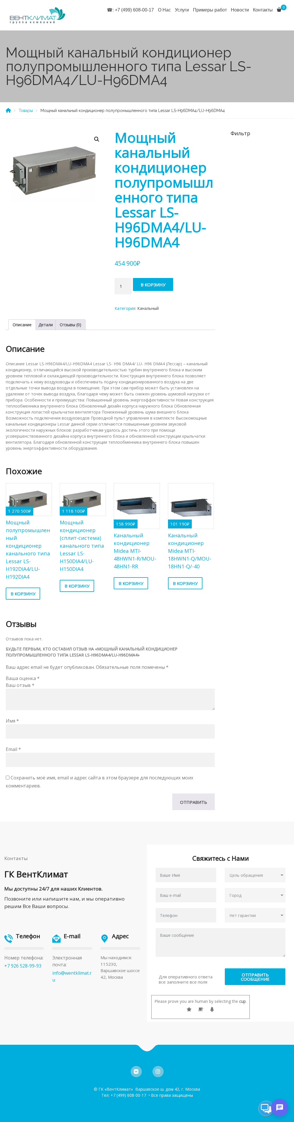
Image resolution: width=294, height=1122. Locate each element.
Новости (240, 9)
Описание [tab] (22, 324)
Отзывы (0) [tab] (70, 324)
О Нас (164, 9)
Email (13, 749)
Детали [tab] (45, 324)
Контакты (263, 9)
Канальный (148, 308)
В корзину (153, 284)
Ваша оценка (23, 678)
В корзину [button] (23, 593)
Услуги (182, 9)
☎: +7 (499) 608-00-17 (130, 9)
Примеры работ (210, 9)
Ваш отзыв (20, 685)
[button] (97, 139)
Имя (12, 721)
